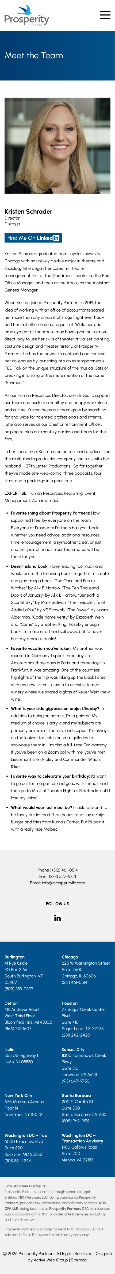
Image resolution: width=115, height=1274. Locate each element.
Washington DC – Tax (26, 1135)
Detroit (11, 1003)
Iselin (9, 1049)
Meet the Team (34, 55)
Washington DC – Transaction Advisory (82, 1138)
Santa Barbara (76, 1095)
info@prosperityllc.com (63, 882)
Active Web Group (51, 1260)
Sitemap (79, 1260)
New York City (18, 1095)
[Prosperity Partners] (27, 24)
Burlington (15, 957)
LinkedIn (57, 918)
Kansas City (73, 1049)
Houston (70, 1003)
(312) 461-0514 (65, 870)
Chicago (12, 223)
